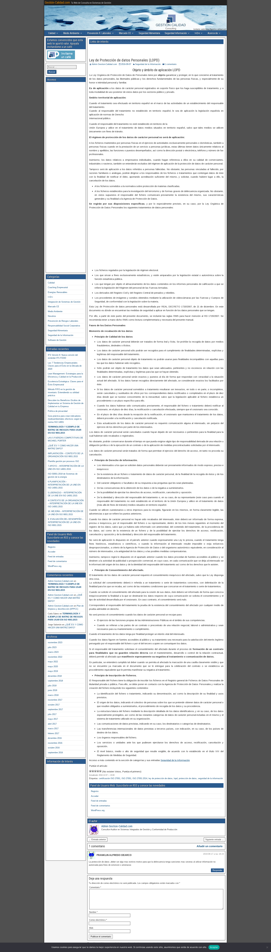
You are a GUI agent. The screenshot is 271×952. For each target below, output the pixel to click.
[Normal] (95, 771)
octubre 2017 (54, 705)
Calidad (51, 33)
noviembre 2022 (55, 657)
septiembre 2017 (55, 709)
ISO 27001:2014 (140, 778)
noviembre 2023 (55, 642)
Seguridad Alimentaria (149, 33)
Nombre (93, 912)
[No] (267, 947)
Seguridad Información (176, 33)
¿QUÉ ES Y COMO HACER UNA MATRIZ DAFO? (65, 598)
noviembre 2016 (55, 743)
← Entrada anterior (97, 839)
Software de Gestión (57, 340)
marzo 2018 (53, 695)
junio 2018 (52, 690)
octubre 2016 (54, 747)
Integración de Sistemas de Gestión (64, 302)
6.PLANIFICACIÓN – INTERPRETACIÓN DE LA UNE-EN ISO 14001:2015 (64, 484)
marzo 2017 (53, 728)
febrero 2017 (53, 733)
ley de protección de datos (161, 778)
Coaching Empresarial (58, 287)
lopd (176, 778)
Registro (94, 791)
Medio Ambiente (71, 33)
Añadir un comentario (210, 846)
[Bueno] (98, 771)
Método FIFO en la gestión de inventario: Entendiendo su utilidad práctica (63, 392)
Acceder (94, 796)
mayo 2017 (53, 719)
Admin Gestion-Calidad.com (104, 64)
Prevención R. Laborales (99, 33)
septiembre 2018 (55, 681)
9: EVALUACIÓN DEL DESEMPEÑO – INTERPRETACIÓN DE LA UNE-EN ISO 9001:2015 (65, 522)
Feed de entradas (99, 801)
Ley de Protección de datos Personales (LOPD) (124, 60)
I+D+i (197, 33)
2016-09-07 (126, 64)
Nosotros (52, 316)
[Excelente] (100, 771)
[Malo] (90, 771)
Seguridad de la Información (148, 64)
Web (91, 928)
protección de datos (188, 778)
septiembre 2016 (55, 752)
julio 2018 (52, 685)
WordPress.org (97, 810)
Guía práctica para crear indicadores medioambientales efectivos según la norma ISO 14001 (65, 419)
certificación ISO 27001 (109, 778)
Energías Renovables (57, 292)
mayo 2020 (53, 666)
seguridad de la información (210, 778)
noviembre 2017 (55, 700)
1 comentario (170, 64)
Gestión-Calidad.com (57, 2)
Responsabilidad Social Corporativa (64, 325)
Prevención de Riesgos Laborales (63, 321)
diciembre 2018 (55, 676)
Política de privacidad (57, 411)
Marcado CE (125, 33)
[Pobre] (93, 771)
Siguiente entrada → (214, 839)
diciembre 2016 (55, 738)
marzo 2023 (53, 652)
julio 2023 (52, 647)
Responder (217, 870)
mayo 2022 (53, 661)
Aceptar (214, 947)
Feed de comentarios (100, 805)
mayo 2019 (53, 671)
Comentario (95, 887)
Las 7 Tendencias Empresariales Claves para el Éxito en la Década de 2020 (65, 366)
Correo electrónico (98, 920)
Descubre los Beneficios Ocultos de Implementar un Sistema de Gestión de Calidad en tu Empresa (65, 403)
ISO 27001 (126, 778)
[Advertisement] (123, 50)
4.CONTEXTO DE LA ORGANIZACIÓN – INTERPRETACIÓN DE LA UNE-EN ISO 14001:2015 (66, 503)
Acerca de (213, 33)
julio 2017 (52, 714)
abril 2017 (52, 724)
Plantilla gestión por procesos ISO (63, 461)
